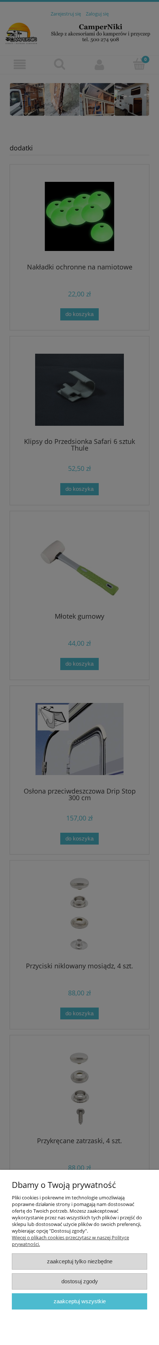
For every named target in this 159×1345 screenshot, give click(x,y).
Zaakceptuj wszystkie (80, 1301)
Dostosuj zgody (79, 1281)
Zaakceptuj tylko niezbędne (79, 1261)
